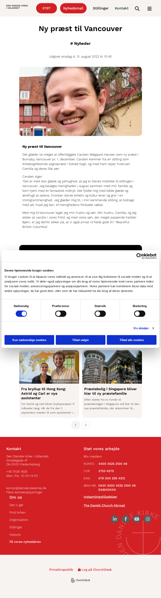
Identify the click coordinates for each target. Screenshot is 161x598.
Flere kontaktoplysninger (24, 492)
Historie (15, 535)
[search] (137, 8)
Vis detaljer (141, 328)
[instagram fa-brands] (148, 519)
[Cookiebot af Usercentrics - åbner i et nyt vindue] (139, 256)
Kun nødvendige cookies (29, 339)
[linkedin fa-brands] (115, 519)
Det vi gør (16, 505)
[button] (149, 8)
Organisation (18, 520)
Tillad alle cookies (132, 339)
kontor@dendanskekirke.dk (26, 488)
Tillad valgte (80, 339)
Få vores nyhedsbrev (25, 542)
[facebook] (126, 519)
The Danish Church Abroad (104, 505)
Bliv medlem (93, 456)
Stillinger (15, 527)
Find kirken (17, 512)
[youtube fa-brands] (137, 519)
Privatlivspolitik (61, 569)
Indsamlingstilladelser (100, 497)
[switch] (60, 314)
